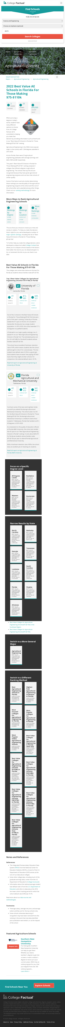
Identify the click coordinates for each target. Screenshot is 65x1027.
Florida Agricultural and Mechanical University (26, 377)
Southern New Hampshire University (27, 941)
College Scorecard (33, 882)
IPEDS (17, 868)
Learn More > (25, 971)
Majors (8, 52)
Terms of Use (51, 1022)
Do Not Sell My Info (39, 1022)
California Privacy (28, 1022)
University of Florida (28, 287)
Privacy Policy (18, 1022)
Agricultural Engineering (21, 79)
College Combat (31, 245)
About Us (6, 1022)
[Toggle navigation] (61, 3)
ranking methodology (22, 190)
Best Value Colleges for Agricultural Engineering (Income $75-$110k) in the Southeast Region (22, 624)
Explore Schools (42, 985)
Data (11, 1022)
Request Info (13, 946)
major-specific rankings (13, 235)
